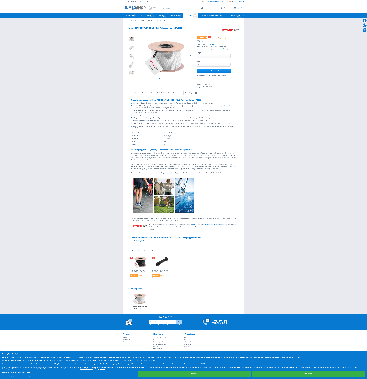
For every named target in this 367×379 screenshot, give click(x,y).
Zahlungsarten (188, 346)
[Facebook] (197, 80)
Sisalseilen (223, 224)
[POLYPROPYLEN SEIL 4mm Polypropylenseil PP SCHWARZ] (140, 261)
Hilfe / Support (158, 342)
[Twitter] (200, 80)
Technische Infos (147, 93)
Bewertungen (190, 93)
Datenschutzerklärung (171, 324)
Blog (185, 339)
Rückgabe (156, 346)
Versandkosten (188, 344)
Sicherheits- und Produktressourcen (169, 93)
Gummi (207, 224)
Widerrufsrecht (158, 349)
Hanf (215, 224)
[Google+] (204, 80)
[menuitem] (226, 8)
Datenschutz (188, 342)
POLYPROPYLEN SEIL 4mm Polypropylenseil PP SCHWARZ (138, 270)
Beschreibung (134, 93)
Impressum (127, 339)
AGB (185, 337)
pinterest (143, 1)
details (132, 278)
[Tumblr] (210, 80)
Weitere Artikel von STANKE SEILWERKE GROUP (147, 242)
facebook (127, 1)
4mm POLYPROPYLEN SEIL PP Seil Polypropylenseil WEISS (139, 307)
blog (149, 1)
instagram (135, 1)
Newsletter (126, 337)
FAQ (154, 339)
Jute (212, 224)
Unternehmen (127, 342)
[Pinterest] (207, 80)
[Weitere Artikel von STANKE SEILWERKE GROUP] (230, 30)
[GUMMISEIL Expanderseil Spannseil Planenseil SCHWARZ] (162, 261)
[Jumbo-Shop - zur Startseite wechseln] (135, 8)
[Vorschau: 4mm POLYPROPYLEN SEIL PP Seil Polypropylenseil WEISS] (131, 39)
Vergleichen (202, 76)
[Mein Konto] (213, 322)
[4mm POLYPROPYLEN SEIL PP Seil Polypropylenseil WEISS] (139, 298)
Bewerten (223, 76)
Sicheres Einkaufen (159, 344)
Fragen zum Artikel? (138, 240)
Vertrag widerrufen (159, 337)
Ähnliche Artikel (135, 251)
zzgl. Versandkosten (210, 44)
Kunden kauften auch (151, 251)
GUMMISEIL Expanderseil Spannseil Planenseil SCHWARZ (161, 270)
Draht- (194, 224)
